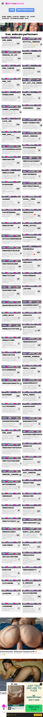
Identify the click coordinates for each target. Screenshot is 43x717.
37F (39, 72)
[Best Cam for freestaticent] (11, 273)
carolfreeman (29, 276)
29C (38, 511)
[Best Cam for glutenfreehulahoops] (11, 146)
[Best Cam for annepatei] (32, 443)
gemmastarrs (8, 340)
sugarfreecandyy (31, 305)
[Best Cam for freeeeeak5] (11, 494)
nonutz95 (6, 570)
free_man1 (7, 433)
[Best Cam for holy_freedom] (32, 470)
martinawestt (29, 327)
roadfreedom (29, 68)
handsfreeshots (30, 383)
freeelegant (28, 212)
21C (18, 163)
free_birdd (7, 40)
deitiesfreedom (9, 484)
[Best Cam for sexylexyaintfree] (11, 553)
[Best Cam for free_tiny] (11, 79)
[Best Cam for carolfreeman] (32, 273)
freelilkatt (28, 459)
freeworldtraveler (11, 251)
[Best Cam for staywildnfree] (32, 145)
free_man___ (8, 134)
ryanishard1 (7, 185)
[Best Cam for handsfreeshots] (32, 380)
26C (21, 384)
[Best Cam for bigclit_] (32, 542)
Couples (16, 16)
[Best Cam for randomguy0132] (32, 418)
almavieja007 (29, 406)
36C (38, 239)
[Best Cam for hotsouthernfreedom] (11, 235)
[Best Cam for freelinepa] (32, 260)
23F (39, 330)
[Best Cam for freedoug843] (32, 553)
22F (18, 43)
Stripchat (6, 18)
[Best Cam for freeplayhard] (11, 170)
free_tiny (6, 81)
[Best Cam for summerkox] (32, 604)
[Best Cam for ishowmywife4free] (11, 418)
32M (38, 108)
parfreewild (28, 249)
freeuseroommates (10, 383)
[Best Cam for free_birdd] (11, 38)
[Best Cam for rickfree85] (11, 392)
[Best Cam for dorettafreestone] (32, 119)
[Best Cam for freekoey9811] (11, 223)
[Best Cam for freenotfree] (32, 480)
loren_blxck (8, 315)
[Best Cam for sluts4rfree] (11, 580)
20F (18, 85)
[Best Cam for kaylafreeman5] (11, 366)
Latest (32, 16)
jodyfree (27, 289)
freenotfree (28, 483)
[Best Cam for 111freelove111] (11, 92)
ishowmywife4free (10, 421)
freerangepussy (30, 342)
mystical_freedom (31, 42)
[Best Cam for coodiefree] (11, 604)
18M (18, 436)
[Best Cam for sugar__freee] (32, 197)
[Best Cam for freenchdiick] (11, 505)
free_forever (8, 68)
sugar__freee (29, 199)
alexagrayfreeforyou (32, 434)
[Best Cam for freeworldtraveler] (11, 247)
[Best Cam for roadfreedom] (32, 66)
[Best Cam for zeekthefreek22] (32, 171)
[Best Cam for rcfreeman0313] (32, 235)
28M (17, 138)
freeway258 (28, 496)
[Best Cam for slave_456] (11, 119)
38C (21, 329)
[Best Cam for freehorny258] (11, 157)
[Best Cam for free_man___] (11, 132)
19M (39, 596)
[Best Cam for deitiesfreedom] (11, 481)
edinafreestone (9, 290)
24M (38, 228)
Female (9, 16)
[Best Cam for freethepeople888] (11, 260)
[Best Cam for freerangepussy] (32, 338)
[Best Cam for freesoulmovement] (32, 157)
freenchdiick (8, 508)
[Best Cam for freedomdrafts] (32, 567)
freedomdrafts (29, 570)
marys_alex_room (31, 532)
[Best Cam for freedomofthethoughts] (11, 444)
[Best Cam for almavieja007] (32, 404)
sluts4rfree (7, 583)
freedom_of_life (9, 55)
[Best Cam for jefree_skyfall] (32, 223)
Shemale (23, 16)
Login (12, 10)
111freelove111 (8, 95)
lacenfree (6, 593)
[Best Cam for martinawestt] (32, 324)
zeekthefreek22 (29, 174)
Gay (27, 16)
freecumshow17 (30, 523)
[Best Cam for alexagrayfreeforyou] (32, 431)
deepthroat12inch (31, 186)
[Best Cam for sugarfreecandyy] (32, 302)
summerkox (28, 606)
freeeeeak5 (7, 496)
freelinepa (27, 262)
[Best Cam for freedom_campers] (11, 471)
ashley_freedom (30, 136)
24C (18, 70)
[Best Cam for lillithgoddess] (11, 404)
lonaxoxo (27, 315)
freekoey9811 (8, 226)
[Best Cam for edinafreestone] (11, 287)
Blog (26, 18)
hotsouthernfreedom (12, 239)
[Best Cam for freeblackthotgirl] (11, 325)
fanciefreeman (9, 212)
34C (18, 214)
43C (38, 252)
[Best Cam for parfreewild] (32, 246)
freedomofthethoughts (13, 448)
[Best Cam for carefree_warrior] (32, 353)
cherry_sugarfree (10, 109)
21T (21, 112)
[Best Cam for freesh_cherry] (32, 366)
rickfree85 (7, 395)
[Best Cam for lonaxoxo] (32, 313)
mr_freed (27, 95)
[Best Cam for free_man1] (11, 430)
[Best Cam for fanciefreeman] (11, 210)
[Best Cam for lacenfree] (11, 591)
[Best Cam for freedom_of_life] (11, 51)
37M (17, 124)
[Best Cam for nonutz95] (11, 567)
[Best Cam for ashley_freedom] (32, 132)
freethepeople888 (10, 264)
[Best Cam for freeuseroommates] (11, 380)
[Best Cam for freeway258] (32, 494)
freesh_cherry (29, 368)
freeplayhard (8, 173)
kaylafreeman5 (9, 370)
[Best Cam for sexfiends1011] (32, 505)
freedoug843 (28, 555)
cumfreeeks (28, 108)
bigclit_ (26, 545)
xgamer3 (6, 199)
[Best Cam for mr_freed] (32, 92)
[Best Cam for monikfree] (32, 51)
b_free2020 (28, 583)
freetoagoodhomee (11, 461)
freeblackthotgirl (10, 329)
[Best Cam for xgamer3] (11, 197)
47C (21, 424)
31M (39, 523)
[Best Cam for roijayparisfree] (32, 591)
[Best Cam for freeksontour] (11, 352)
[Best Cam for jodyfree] (32, 286)
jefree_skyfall (29, 226)
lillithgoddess (8, 406)
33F (39, 462)
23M (38, 485)
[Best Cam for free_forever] (11, 66)
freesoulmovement (31, 161)
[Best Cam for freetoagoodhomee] (11, 457)
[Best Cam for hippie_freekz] (32, 392)
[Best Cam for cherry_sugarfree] (11, 106)
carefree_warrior (31, 356)
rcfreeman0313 (29, 237)
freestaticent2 (9, 521)
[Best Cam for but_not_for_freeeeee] (32, 79)
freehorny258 (8, 159)
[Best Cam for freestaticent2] (11, 518)
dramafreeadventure (11, 305)
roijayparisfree (30, 593)
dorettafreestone (31, 123)
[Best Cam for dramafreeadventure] (11, 302)
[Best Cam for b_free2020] (32, 580)
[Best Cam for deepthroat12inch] (32, 183)
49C (38, 56)
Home (4, 16)
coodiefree (7, 606)
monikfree (27, 53)
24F (39, 547)
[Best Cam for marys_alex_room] (32, 528)
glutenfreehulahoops (12, 149)
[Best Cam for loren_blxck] (11, 313)
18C (18, 294)
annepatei (27, 446)
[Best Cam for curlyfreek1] (11, 542)
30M (38, 559)
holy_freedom (29, 473)
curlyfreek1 (7, 545)
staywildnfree (29, 148)
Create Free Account (25, 10)
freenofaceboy (9, 532)
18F (39, 216)
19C (19, 58)
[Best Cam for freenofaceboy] (11, 528)
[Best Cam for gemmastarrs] (11, 338)
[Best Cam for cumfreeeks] (32, 105)
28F (20, 475)
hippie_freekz (29, 395)
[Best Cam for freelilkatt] (32, 457)
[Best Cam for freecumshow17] (32, 519)
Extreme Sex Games (17, 18)
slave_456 (7, 121)
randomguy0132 (30, 421)
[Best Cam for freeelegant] (32, 210)
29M (38, 474)
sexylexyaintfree (10, 557)
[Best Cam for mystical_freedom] (32, 38)
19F (18, 372)
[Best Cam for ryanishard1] (11, 182)
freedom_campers (10, 474)
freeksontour (8, 355)
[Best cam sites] (15, 4)
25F (39, 345)
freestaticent (8, 276)
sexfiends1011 (28, 508)
